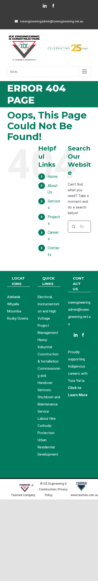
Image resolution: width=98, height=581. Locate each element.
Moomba (14, 311)
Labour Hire (47, 418)
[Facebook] (83, 335)
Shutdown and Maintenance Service (49, 404)
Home (53, 176)
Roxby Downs (17, 318)
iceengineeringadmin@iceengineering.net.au (51, 21)
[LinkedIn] (76, 335)
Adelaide (13, 297)
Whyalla (13, 304)
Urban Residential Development (48, 447)
